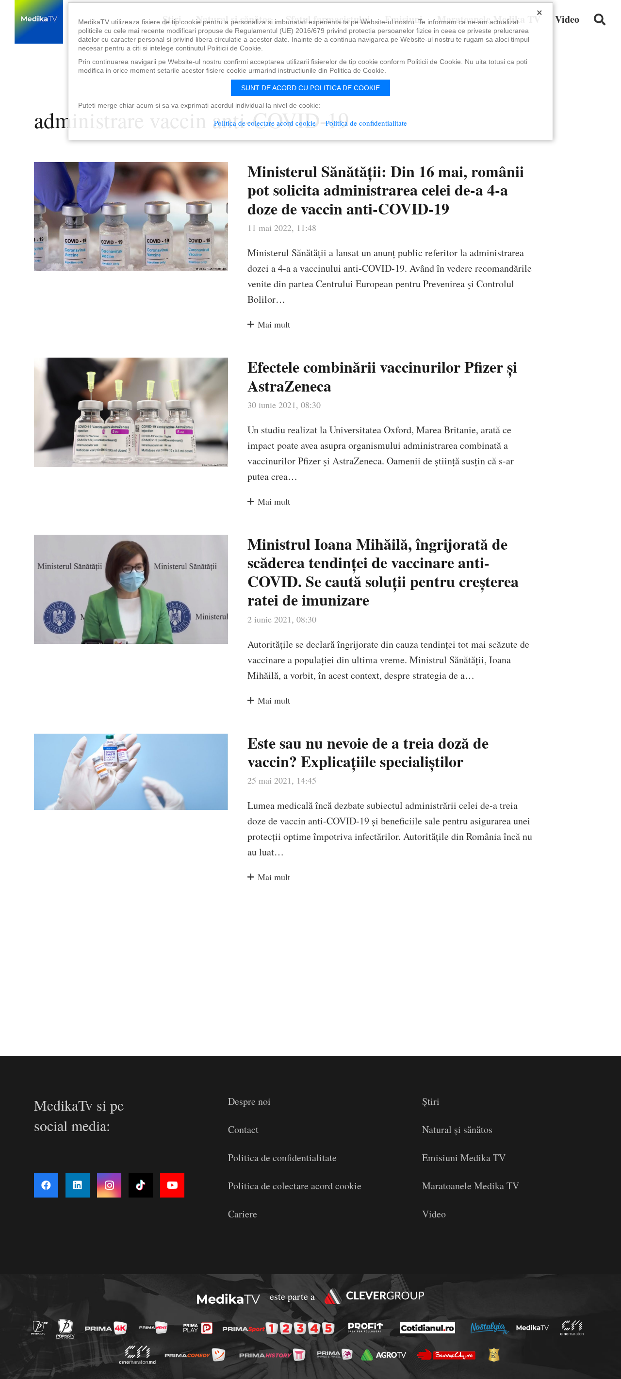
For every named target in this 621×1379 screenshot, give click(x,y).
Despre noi (249, 1101)
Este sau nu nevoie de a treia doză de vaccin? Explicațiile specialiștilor (368, 751)
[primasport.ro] (281, 1328)
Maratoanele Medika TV (470, 1185)
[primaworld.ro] (337, 1354)
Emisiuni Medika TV (464, 1157)
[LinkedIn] (77, 1185)
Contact (243, 1129)
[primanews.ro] (156, 1328)
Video (434, 1213)
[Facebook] (46, 1185)
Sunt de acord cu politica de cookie (310, 88)
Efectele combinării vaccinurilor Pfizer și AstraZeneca (382, 375)
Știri (431, 1101)
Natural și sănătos (457, 1129)
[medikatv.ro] (535, 1327)
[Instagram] (109, 1185)
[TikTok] (141, 1185)
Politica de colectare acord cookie (294, 1185)
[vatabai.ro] (496, 1355)
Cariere (242, 1213)
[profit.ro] (368, 1327)
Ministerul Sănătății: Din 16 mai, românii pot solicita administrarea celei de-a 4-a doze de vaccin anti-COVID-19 (385, 190)
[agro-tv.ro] (386, 1355)
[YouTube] (172, 1185)
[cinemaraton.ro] (574, 1327)
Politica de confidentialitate (282, 1157)
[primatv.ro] (42, 1327)
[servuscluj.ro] (449, 1354)
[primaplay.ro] (200, 1328)
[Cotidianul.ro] (430, 1327)
